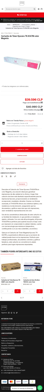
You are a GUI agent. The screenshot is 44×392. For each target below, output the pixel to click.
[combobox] (20, 9)
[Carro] (41, 9)
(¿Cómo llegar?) (29, 120)
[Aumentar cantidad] (41, 143)
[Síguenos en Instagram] (9, 313)
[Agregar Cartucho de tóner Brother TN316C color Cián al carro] (40, 291)
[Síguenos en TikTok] (17, 313)
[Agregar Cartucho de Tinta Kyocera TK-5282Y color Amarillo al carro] (18, 291)
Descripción (22, 184)
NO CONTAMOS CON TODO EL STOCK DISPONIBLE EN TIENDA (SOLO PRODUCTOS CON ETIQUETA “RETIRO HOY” (20, 328)
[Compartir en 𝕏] (6, 176)
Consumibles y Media (28, 24)
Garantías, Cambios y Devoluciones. (12, 345)
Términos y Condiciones (8, 338)
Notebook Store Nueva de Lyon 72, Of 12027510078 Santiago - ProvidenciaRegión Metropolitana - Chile (13, 362)
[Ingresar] (38, 9)
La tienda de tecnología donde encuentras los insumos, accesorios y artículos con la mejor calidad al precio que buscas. (21, 324)
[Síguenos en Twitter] (14, 313)
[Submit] (34, 9)
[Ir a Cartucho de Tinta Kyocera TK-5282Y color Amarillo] (11, 266)
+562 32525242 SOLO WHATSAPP (14, 370)
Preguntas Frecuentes (8, 348)
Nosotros (4, 350)
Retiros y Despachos (7, 343)
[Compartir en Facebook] (2, 176)
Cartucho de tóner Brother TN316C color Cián (31, 281)
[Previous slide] (2, 298)
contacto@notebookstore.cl (11, 373)
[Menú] (2, 9)
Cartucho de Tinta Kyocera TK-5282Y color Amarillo (10, 281)
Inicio (8, 24)
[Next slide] (41, 298)
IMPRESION (16, 24)
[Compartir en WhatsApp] (10, 176)
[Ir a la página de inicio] (22, 3)
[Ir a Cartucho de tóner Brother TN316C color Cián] (33, 266)
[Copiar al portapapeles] (15, 176)
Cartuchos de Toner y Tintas (21, 26)
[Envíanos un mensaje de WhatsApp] (39, 387)
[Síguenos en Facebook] (11, 313)
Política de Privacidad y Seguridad (11, 340)
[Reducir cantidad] (2, 143)
